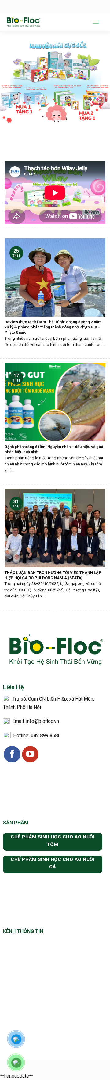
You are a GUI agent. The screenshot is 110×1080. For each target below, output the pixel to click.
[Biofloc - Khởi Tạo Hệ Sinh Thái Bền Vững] (44, 22)
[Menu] (95, 21)
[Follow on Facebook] (12, 754)
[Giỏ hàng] (102, 22)
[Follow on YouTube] (30, 754)
